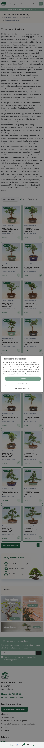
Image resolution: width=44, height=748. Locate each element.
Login (12, 745)
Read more (28, 374)
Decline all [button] (22, 384)
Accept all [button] (23, 379)
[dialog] (22, 374)
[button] (22, 389)
